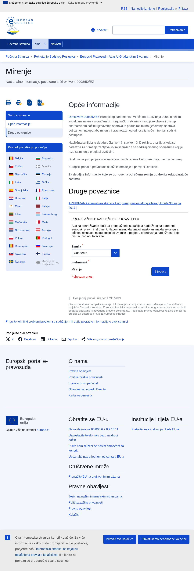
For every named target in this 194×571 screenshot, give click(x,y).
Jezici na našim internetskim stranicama (95, 496)
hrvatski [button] (102, 30)
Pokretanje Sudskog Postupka (54, 56)
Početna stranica (18, 44)
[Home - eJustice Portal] (19, 25)
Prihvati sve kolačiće (120, 539)
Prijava (183, 8)
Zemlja (76, 246)
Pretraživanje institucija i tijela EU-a (155, 429)
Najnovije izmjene (143, 8)
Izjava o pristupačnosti (84, 383)
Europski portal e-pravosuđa (27, 364)
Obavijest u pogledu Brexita (87, 389)
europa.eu (43, 430)
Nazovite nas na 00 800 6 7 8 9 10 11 (93, 429)
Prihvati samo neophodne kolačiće (163, 539)
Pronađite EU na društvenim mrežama (94, 476)
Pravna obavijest (80, 371)
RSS (124, 8)
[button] (11, 339)
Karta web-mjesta (80, 395)
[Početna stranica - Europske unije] (21, 420)
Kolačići (74, 514)
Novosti (56, 44)
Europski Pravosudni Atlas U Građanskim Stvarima (114, 56)
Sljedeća (160, 271)
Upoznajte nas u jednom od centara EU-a (96, 456)
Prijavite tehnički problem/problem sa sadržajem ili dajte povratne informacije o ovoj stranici (67, 321)
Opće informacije (19, 124)
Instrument (79, 262)
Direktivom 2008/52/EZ (84, 116)
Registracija (166, 8)
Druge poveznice (19, 132)
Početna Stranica (17, 56)
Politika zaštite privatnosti (86, 377)
